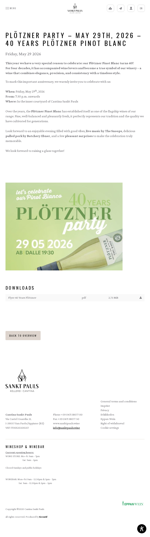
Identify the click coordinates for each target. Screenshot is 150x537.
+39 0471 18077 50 (68, 418)
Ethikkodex (107, 414)
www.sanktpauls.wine (66, 423)
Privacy (105, 410)
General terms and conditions (119, 401)
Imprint (105, 405)
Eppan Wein (108, 418)
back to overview (23, 335)
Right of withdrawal (112, 423)
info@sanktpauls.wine (66, 427)
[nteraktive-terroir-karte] (110, 8)
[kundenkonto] (131, 8)
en (141, 8)
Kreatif (43, 516)
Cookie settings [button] (110, 427)
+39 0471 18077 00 (71, 414)
